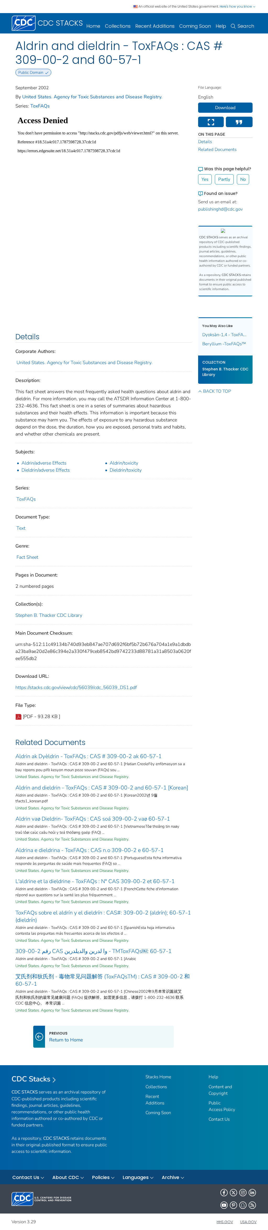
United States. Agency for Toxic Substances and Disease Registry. (92, 97)
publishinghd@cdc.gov (220, 209)
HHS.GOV (225, 1222)
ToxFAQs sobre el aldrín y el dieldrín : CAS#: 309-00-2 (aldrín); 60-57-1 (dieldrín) (103, 916)
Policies (101, 1177)
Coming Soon (195, 26)
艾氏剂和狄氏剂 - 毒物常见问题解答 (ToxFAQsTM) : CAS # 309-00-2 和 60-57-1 (102, 980)
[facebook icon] (224, 1192)
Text (20, 528)
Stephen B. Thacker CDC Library (48, 615)
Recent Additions (155, 26)
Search (246, 26)
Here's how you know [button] (236, 6)
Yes (205, 179)
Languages (136, 1177)
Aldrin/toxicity (124, 463)
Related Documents (217, 149)
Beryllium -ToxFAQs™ (224, 344)
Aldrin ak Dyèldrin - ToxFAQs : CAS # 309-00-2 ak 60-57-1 (88, 756)
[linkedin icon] (252, 1192)
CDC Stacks (31, 1079)
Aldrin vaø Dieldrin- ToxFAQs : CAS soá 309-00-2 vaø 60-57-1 (92, 818)
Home (93, 26)
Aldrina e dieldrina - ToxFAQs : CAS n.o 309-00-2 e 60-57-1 (89, 850)
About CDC (65, 1177)
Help (221, 26)
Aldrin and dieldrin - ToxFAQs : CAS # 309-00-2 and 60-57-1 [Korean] (101, 787)
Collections (118, 26)
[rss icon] (252, 1205)
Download (225, 108)
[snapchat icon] (243, 1205)
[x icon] (233, 1192)
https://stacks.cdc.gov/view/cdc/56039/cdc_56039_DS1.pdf (76, 687)
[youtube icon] (224, 1205)
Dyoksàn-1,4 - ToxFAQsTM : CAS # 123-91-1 (225, 335)
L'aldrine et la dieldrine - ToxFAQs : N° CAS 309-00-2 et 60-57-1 (95, 881)
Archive (170, 1177)
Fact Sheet (27, 557)
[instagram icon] (243, 1192)
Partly (224, 179)
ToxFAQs (40, 106)
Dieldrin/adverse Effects (45, 470)
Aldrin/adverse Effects (43, 463)
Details (205, 142)
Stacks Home (158, 1077)
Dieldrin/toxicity (126, 470)
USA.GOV (248, 1222)
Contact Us (219, 1119)
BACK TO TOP (217, 391)
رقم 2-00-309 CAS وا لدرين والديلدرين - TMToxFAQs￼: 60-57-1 (93, 951)
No (243, 179)
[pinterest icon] (233, 1205)
